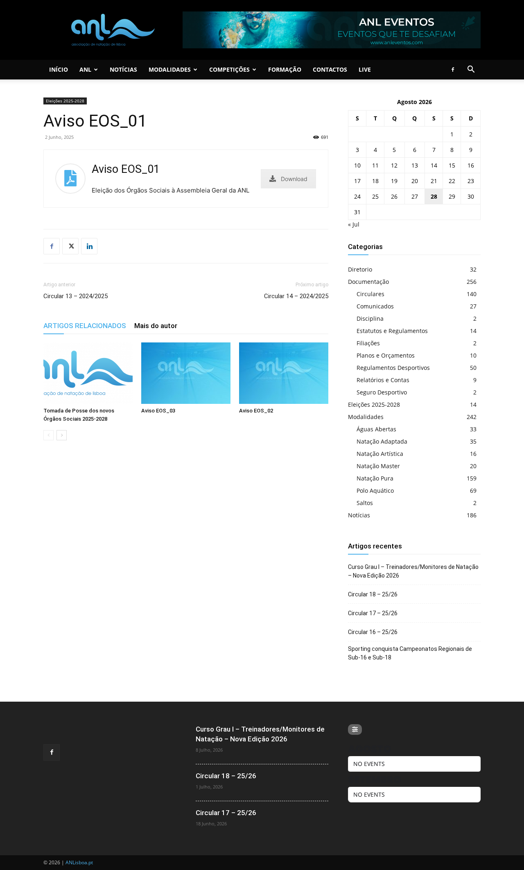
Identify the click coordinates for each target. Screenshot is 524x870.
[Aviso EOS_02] (283, 373)
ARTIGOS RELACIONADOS (84, 326)
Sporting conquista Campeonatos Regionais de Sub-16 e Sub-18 (410, 653)
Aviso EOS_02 (256, 411)
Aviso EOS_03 (158, 411)
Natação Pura (375, 478)
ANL (85, 69)
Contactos (330, 69)
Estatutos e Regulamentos (392, 331)
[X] (70, 246)
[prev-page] (48, 435)
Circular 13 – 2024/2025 (75, 296)
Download (294, 178)
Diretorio (360, 269)
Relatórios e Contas (383, 380)
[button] (471, 70)
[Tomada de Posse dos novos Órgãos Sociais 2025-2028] (88, 373)
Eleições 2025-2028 (65, 101)
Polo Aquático (375, 490)
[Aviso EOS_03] (185, 373)
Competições (229, 69)
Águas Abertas (376, 429)
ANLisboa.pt (79, 862)
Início (58, 69)
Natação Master (378, 466)
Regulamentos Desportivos (393, 368)
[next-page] (61, 435)
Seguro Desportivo (382, 392)
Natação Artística (380, 454)
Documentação (368, 281)
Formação (284, 69)
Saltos (365, 503)
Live (365, 69)
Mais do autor (155, 326)
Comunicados (375, 306)
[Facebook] (453, 69)
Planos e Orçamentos (386, 355)
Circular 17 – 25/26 (373, 613)
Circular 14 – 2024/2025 (296, 296)
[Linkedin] (89, 246)
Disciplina (370, 318)
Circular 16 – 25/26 (373, 632)
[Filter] (355, 729)
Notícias (123, 69)
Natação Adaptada (382, 441)
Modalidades (170, 69)
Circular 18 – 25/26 (373, 594)
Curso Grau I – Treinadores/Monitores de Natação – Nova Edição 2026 (413, 571)
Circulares (370, 294)
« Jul (353, 224)
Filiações (368, 343)
